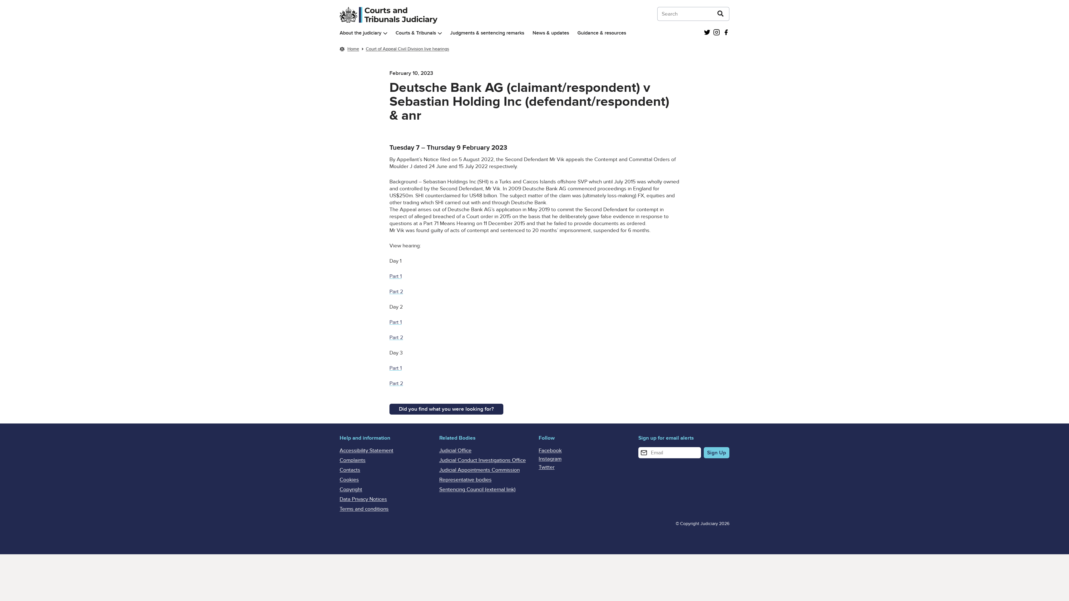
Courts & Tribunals (416, 33)
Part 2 (396, 292)
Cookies (349, 480)
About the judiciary (360, 33)
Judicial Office (455, 450)
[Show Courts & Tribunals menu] (440, 33)
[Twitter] (707, 33)
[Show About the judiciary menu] (385, 33)
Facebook (550, 450)
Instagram (550, 459)
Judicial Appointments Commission (479, 470)
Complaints (353, 460)
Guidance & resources (601, 33)
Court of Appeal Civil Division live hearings (407, 49)
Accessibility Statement (366, 450)
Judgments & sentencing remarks (487, 33)
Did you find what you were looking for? (446, 409)
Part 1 (395, 276)
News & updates (551, 33)
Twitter (547, 467)
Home (353, 49)
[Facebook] (726, 33)
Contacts (350, 470)
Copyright (351, 489)
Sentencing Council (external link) (477, 489)
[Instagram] (716, 33)
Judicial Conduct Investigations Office (482, 460)
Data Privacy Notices (363, 499)
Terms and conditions (364, 509)
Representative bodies (465, 480)
